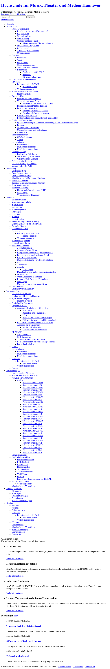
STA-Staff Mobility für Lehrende (31, 339)
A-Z (19, 262)
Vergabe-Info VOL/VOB (22, 166)
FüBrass (20, 476)
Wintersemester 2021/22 (33, 402)
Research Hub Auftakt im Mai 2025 (38, 103)
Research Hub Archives (27, 115)
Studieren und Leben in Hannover (26, 296)
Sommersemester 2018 (32, 414)
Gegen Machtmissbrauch (27, 41)
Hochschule (11, 26)
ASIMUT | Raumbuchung (28, 50)
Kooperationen (18, 142)
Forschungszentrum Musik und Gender (33, 255)
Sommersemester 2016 (32, 423)
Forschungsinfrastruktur (27, 108)
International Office (20, 228)
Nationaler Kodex (24, 301)
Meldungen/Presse (14, 488)
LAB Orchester (23, 462)
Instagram (5, 14)
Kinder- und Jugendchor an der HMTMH (34, 479)
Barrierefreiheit (18, 532)
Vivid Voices (22, 474)
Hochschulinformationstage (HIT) (31, 190)
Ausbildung (22, 265)
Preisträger (16, 493)
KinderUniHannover (20, 481)
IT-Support (16, 522)
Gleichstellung (23, 38)
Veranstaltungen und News (28, 101)
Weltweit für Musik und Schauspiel (37, 318)
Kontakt (9, 503)
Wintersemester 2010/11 (33, 450)
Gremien (15, 55)
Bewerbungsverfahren (21, 173)
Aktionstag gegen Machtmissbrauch (38, 43)
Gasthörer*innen (19, 226)
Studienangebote (19, 171)
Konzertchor (22, 464)
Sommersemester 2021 (32, 404)
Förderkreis (22, 125)
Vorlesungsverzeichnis (21, 202)
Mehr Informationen (14, 558)
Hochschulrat (22, 62)
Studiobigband (23, 469)
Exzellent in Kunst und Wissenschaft (32, 31)
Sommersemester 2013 (32, 438)
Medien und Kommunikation (35, 330)
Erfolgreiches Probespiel (17, 656)
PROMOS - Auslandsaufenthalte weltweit (35, 322)
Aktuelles (27, 74)
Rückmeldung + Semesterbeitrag (25, 221)
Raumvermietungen (20, 529)
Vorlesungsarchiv (24, 484)
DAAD (15, 346)
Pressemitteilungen (20, 496)
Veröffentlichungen (20, 135)
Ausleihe (21, 267)
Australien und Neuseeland (34, 313)
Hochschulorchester (25, 460)
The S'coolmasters (25, 472)
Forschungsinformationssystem (36, 113)
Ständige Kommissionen (27, 67)
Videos (20, 139)
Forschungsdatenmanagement (35, 111)
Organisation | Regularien (28, 46)
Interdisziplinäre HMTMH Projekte (32, 106)
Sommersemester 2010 (32, 452)
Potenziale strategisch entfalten (25, 91)
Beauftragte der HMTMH (28, 84)
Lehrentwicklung (19, 151)
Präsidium (21, 58)
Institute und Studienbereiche (24, 79)
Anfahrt (15, 508)
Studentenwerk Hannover (23, 289)
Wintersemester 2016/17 (33, 421)
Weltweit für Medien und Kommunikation (40, 320)
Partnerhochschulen (25, 344)
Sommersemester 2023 (32, 395)
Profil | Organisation (20, 29)
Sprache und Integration (22, 298)
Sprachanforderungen (21, 185)
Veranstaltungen (13, 370)
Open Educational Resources (29, 277)
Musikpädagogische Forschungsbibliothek (35, 260)
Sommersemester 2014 (32, 433)
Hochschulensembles (21, 457)
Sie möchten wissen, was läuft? (25, 375)
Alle (16, 615)
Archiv (20, 380)
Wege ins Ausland (19, 305)
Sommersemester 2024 (32, 390)
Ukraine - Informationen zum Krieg (32, 284)
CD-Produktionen (24, 137)
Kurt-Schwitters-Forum (27, 257)
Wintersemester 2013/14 (33, 435)
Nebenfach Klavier (20, 180)
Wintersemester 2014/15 (33, 431)
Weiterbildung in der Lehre (28, 156)
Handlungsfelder (24, 94)
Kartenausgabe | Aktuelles (23, 373)
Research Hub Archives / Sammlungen (33, 279)
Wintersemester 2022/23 (33, 397)
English (21, 14)
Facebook (14, 14)
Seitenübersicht (7, 19)
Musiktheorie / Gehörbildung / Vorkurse (29, 178)
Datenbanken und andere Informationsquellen (36, 272)
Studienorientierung (20, 188)
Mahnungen (28, 269)
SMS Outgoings (24, 334)
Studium (10, 197)
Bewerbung (11, 168)
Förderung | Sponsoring (22, 120)
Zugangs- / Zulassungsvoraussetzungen (28, 183)
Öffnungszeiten (23, 53)
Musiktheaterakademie (26, 147)
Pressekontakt (17, 498)
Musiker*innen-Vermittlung (23, 486)
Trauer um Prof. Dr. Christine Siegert (23, 626)
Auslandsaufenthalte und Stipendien (32, 308)
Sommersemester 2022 (32, 399)
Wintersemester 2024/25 (33, 387)
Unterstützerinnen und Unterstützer (32, 130)
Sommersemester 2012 (32, 443)
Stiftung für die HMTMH (28, 127)
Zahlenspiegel (23, 48)
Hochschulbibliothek (20, 245)
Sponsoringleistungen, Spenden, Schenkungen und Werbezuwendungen (47, 123)
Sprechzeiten (17, 204)
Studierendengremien (26, 65)
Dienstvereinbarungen (32, 77)
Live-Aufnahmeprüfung (22, 176)
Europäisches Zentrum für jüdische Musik (35, 253)
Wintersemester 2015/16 (33, 426)
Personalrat (22, 70)
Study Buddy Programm (22, 303)
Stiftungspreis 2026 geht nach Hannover (24, 641)
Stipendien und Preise (21, 243)
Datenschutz (17, 534)
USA (25, 315)
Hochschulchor (23, 467)
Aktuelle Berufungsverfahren (24, 163)
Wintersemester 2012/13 (33, 440)
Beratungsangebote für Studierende (27, 224)
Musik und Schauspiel (32, 327)
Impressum (90, 667)
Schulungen (22, 281)
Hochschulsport (18, 286)
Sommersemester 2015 (32, 428)
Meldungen (16, 491)
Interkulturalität (23, 144)
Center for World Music (27, 250)
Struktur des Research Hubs (29, 98)
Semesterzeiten (18, 219)
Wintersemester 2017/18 (33, 416)
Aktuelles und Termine (21, 293)
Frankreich (27, 310)
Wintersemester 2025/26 (33, 383)
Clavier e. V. (22, 132)
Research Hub (18, 96)
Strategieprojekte (24, 36)
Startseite (10, 24)
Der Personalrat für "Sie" (33, 72)
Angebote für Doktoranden (28, 325)
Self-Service (17, 207)
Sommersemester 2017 (32, 419)
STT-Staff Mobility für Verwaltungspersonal (36, 342)
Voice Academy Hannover (28, 195)
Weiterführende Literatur (27, 159)
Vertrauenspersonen (25, 89)
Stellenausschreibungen (22, 161)
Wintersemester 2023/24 (33, 392)
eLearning (16, 214)
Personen (16, 82)
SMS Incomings (24, 337)
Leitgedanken (23, 33)
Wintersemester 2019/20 (33, 407)
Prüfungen (16, 212)
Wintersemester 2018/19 (33, 411)
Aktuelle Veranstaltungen (22, 378)
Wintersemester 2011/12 (33, 445)
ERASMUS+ (17, 332)
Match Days (22, 192)
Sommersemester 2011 (32, 447)
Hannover (16, 368)
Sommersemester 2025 (32, 385)
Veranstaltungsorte (19, 455)
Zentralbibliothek (24, 248)
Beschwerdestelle (30, 86)
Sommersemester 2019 (32, 409)
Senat (19, 60)
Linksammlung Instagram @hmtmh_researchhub (37, 118)
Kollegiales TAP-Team (27, 154)
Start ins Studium (19, 200)
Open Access (22, 274)
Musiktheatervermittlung (27, 149)
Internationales (12, 291)
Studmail (15, 216)
